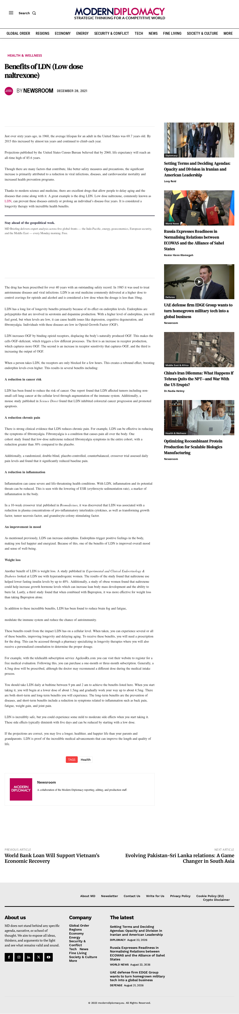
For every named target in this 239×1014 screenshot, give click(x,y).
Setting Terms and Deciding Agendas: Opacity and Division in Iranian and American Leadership (197, 169)
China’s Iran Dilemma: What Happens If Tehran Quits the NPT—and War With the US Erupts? (198, 378)
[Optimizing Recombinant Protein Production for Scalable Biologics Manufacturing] (199, 417)
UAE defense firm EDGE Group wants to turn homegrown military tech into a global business (198, 310)
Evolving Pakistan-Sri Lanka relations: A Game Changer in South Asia (179, 858)
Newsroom (38, 91)
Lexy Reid (170, 181)
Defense (170, 297)
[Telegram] (63, 104)
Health (86, 759)
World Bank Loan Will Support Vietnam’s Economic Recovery (52, 858)
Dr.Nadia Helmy (174, 391)
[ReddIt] (52, 104)
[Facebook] (9, 104)
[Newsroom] (9, 91)
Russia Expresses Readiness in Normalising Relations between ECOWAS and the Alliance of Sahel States (194, 240)
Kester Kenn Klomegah (178, 255)
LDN (8, 201)
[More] (74, 104)
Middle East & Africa (177, 365)
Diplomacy (171, 155)
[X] (20, 104)
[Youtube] (48, 957)
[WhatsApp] (30, 104)
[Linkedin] (41, 104)
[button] (28, 13)
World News (172, 223)
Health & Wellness (24, 55)
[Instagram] (18, 957)
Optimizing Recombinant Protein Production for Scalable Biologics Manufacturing (193, 447)
